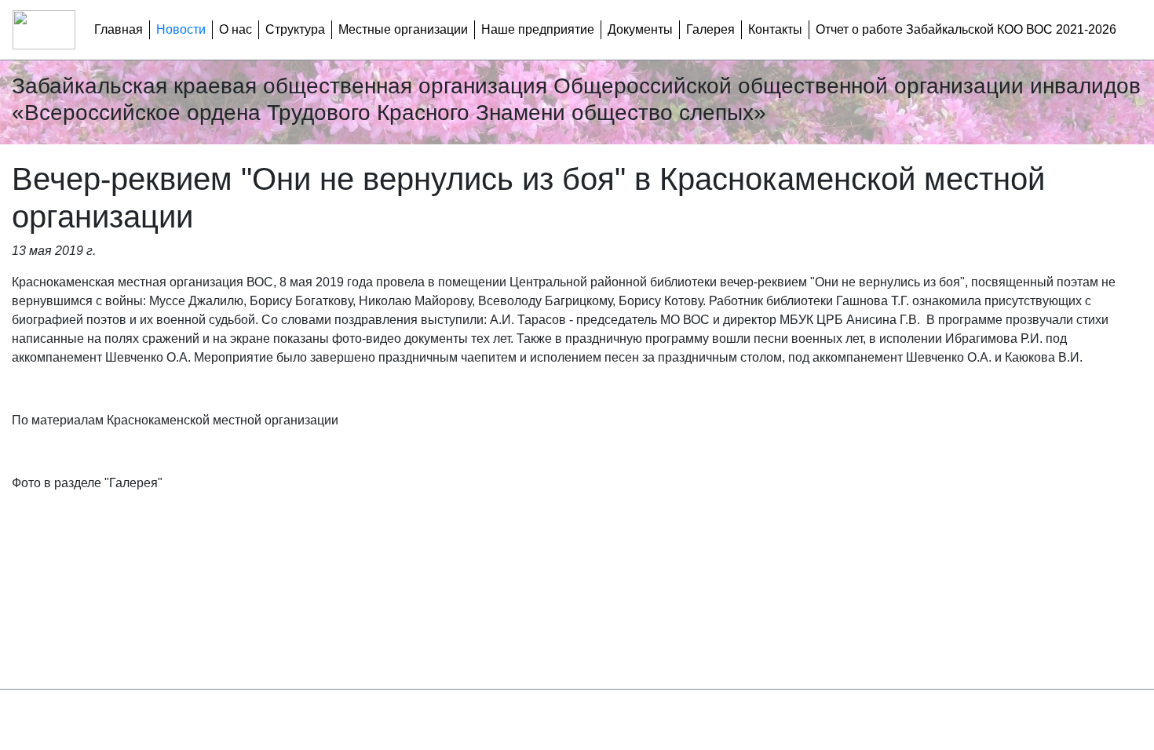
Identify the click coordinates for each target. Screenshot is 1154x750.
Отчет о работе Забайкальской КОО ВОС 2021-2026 (966, 29)
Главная (118, 29)
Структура (295, 29)
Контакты (775, 29)
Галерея (710, 29)
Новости (181, 29)
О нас (235, 29)
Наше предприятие (537, 29)
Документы (640, 29)
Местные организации (403, 29)
